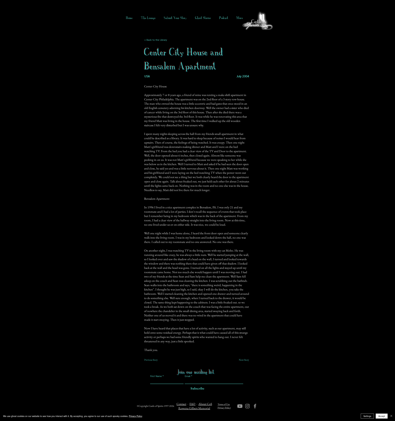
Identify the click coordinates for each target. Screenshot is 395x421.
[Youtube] (240, 406)
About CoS (205, 404)
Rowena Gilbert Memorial (194, 408)
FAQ (192, 404)
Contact (181, 404)
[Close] (391, 416)
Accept (381, 416)
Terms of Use (224, 404)
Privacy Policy (224, 407)
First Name (156, 376)
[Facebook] (255, 406)
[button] (203, 18)
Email (187, 376)
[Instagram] (247, 406)
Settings (367, 416)
